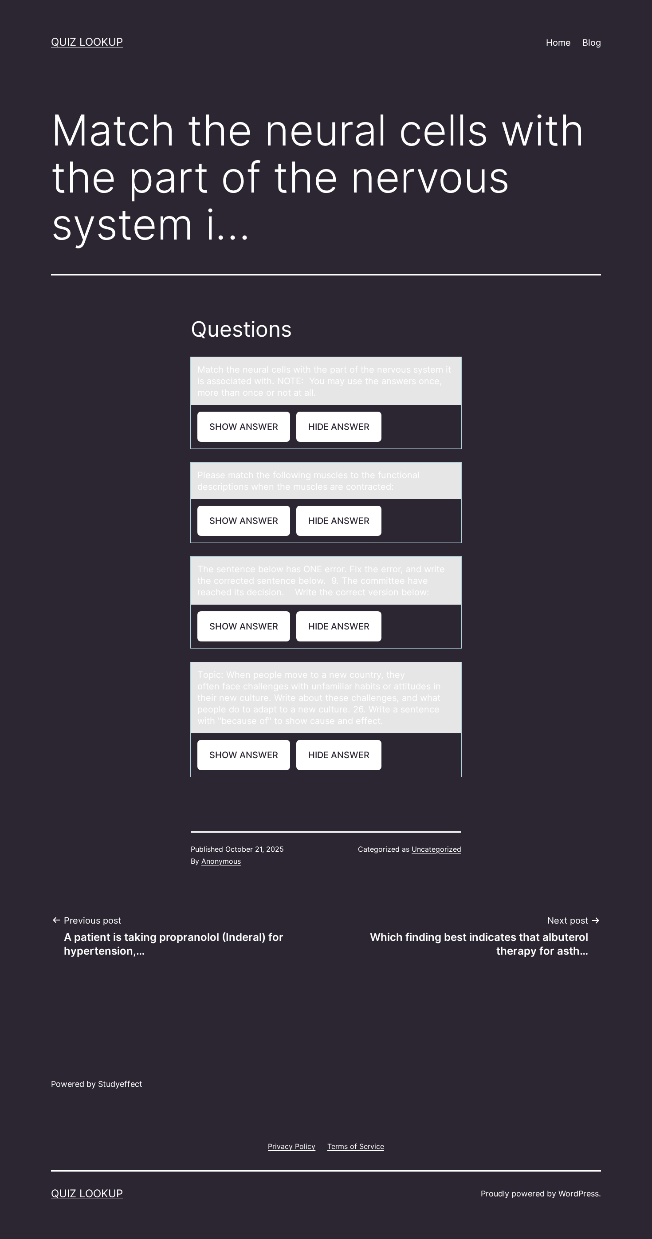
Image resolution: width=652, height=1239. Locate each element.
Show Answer (243, 426)
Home (558, 42)
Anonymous (221, 861)
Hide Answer (338, 426)
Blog (591, 42)
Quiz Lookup (87, 41)
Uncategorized (436, 849)
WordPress (578, 1193)
